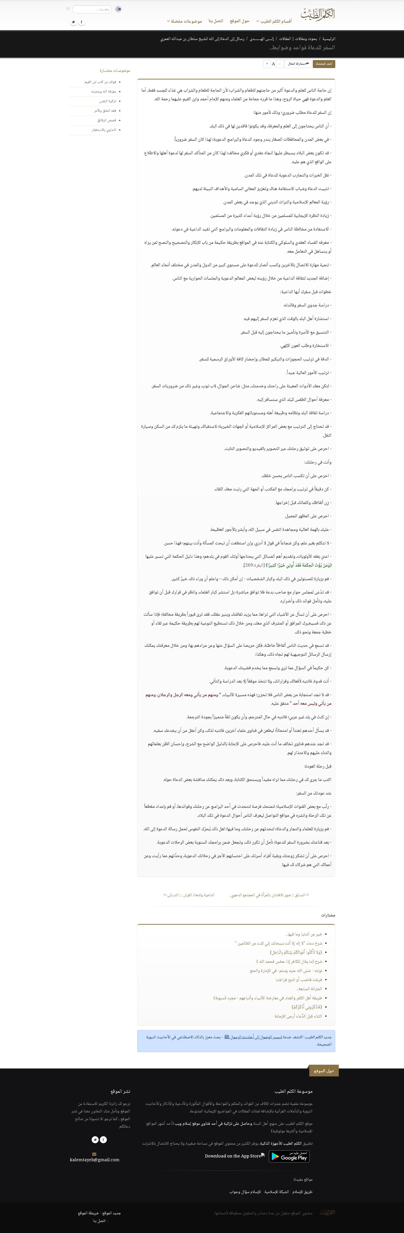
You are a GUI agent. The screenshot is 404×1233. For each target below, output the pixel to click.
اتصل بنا (216, 21)
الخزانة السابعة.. (309, 989)
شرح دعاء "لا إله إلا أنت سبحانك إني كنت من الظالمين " (278, 943)
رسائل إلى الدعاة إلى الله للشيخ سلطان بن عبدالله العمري (202, 39)
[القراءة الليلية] (117, 9)
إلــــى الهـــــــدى (262, 39)
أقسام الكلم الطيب (275, 22)
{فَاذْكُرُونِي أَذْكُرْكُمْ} (307, 1007)
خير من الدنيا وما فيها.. (304, 934)
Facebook (81, 21)
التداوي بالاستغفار (104, 130)
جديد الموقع (111, 1213)
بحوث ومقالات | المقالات (298, 39)
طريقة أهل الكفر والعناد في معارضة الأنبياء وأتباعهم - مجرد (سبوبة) (267, 998)
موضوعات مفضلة (186, 22)
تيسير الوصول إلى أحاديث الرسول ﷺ (253, 1037)
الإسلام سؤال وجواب (245, 1192)
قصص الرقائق (106, 120)
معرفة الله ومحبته (103, 92)
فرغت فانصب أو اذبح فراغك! (299, 980)
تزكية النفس (107, 101)
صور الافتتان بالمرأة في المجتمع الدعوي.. (269, 895)
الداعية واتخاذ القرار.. (188, 895)
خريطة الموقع (88, 1213)
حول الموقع (240, 21)
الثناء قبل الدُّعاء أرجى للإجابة (298, 1016)
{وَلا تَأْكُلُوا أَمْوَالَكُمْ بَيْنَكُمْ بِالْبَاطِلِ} (296, 952)
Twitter (73, 21)
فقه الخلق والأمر (105, 111)
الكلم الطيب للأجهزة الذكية (281, 1143)
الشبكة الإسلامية (276, 1192)
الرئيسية (328, 39)
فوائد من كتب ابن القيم (100, 82)
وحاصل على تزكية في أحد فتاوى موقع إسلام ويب (213, 1123)
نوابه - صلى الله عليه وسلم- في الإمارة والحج (286, 971)
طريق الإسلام (302, 1192)
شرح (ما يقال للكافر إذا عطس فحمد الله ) (289, 962)
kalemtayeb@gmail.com (94, 1160)
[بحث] (68, 9)
